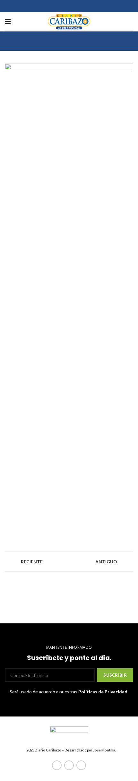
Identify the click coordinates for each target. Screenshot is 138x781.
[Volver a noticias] (69, 562)
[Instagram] (81, 765)
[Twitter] (69, 765)
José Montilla (104, 750)
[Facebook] (57, 765)
